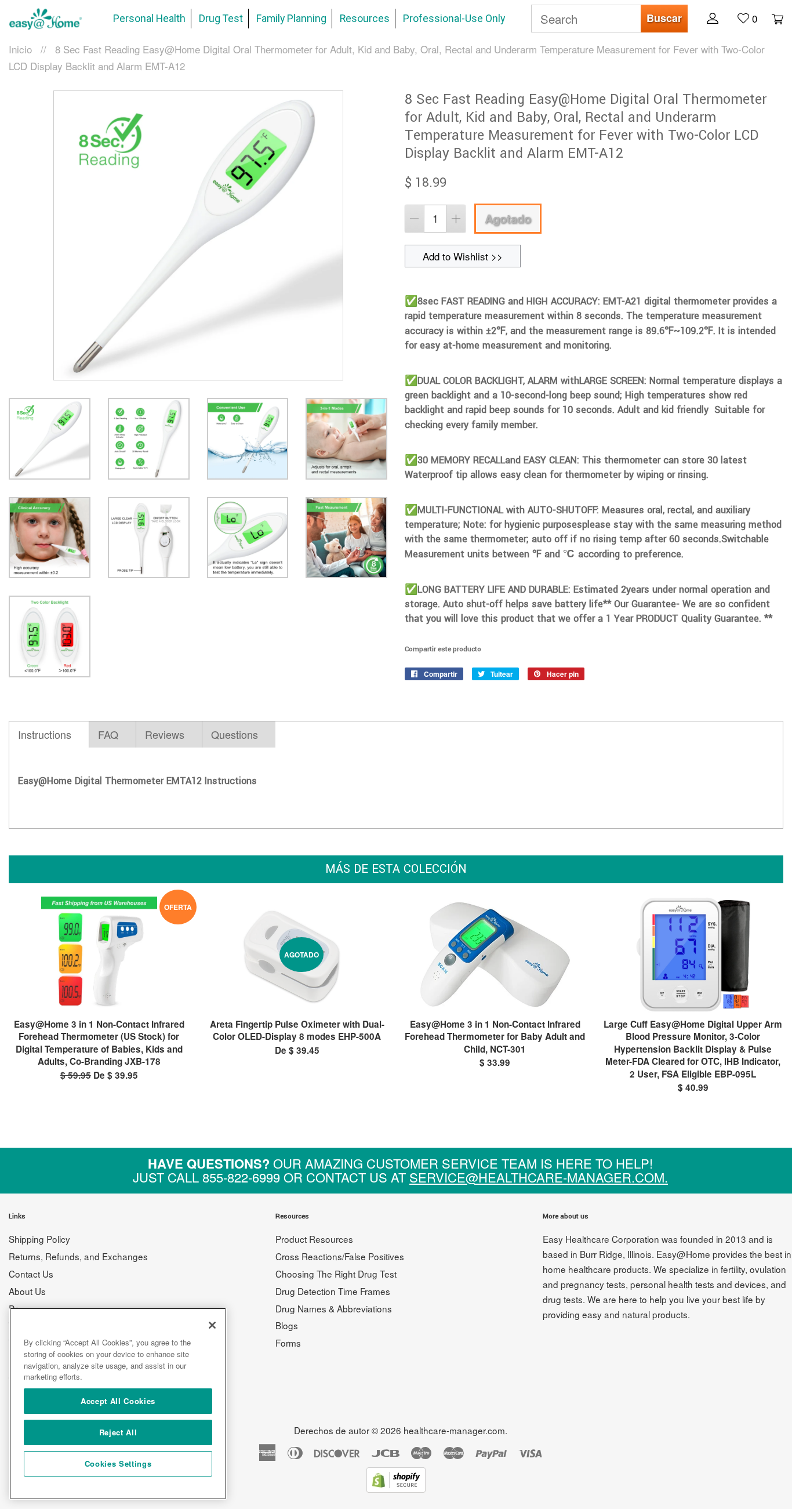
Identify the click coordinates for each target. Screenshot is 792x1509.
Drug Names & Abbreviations (333, 1308)
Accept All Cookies (118, 1400)
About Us (27, 1291)
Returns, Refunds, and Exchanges (78, 1256)
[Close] (212, 1325)
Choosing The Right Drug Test (336, 1273)
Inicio (20, 49)
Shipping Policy (39, 1238)
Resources (365, 18)
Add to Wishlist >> (463, 256)
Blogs (286, 1325)
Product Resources (314, 1238)
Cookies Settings (118, 1463)
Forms (288, 1342)
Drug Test (221, 18)
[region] (118, 1404)
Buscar (664, 18)
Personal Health (149, 18)
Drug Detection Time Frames (332, 1291)
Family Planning (291, 18)
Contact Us (31, 1273)
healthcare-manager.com (454, 1430)
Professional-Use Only (454, 18)
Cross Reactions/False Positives (339, 1256)
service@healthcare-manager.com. (538, 1177)
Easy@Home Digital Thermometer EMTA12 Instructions (137, 781)
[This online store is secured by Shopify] (396, 1488)
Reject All (118, 1432)
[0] (771, 18)
